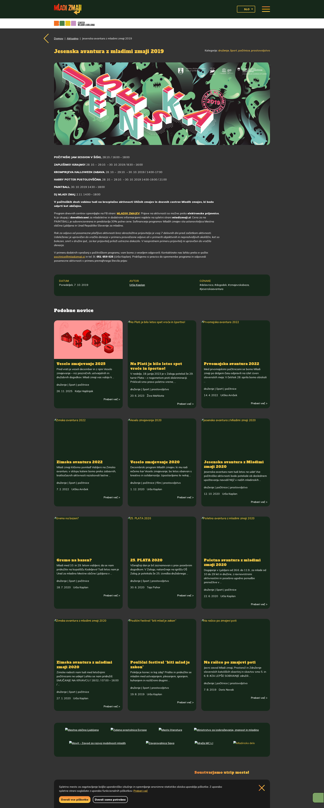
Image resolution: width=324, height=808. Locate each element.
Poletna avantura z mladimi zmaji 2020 (232, 562)
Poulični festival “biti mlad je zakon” (160, 664)
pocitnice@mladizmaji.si (69, 256)
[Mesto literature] (170, 733)
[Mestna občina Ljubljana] (82, 733)
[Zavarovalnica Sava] (160, 746)
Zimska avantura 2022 (80, 462)
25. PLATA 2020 (146, 560)
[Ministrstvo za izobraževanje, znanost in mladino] (226, 733)
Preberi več (140, 790)
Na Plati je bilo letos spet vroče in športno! (156, 366)
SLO (247, 9)
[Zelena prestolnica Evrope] (129, 733)
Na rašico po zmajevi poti (230, 662)
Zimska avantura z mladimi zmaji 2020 (84, 664)
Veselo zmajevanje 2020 (155, 462)
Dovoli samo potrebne (110, 799)
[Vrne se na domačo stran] (67, 9)
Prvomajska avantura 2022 (231, 363)
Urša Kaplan (137, 285)
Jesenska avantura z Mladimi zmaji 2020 (234, 464)
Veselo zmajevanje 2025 (81, 363)
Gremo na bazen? (74, 560)
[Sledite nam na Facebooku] (77, 772)
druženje (223, 50)
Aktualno (72, 38)
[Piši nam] (109, 772)
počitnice (244, 50)
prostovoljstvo (260, 50)
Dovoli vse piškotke (74, 799)
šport (233, 50)
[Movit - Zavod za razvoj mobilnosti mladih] (97, 746)
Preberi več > (112, 399)
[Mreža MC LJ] (204, 746)
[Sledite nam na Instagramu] (92, 772)
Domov (58, 38)
